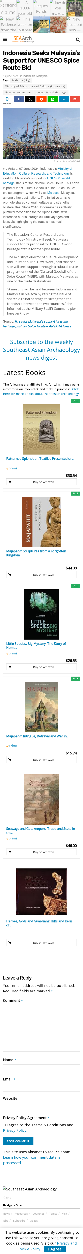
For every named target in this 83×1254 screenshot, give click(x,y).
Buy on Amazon (43, 482)
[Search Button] (78, 39)
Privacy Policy (14, 1130)
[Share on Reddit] (41, 99)
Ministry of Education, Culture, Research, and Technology (37, 171)
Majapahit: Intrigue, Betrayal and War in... (37, 736)
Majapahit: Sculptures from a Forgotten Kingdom (36, 553)
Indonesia (29, 76)
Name (9, 1059)
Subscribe (19, 1220)
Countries (39, 1213)
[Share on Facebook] (19, 99)
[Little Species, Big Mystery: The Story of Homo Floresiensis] (41, 614)
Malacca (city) (21, 80)
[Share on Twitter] (30, 99)
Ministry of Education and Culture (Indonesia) (35, 86)
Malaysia (42, 76)
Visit (64, 1213)
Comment (13, 1000)
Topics (53, 1213)
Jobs (5, 1220)
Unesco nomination (18, 92)
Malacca (53, 192)
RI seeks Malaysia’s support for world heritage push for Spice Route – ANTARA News (37, 323)
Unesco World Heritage (50, 92)
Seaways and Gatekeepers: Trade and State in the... (40, 831)
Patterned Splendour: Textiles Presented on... (40, 459)
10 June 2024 (10, 76)
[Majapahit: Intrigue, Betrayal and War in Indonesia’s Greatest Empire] (41, 707)
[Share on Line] (53, 99)
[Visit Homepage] (22, 39)
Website (10, 1098)
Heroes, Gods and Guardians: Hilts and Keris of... (39, 923)
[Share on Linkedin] (64, 99)
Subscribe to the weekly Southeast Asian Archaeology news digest (41, 349)
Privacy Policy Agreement (26, 1117)
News (6, 1213)
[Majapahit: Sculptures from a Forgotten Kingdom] (41, 522)
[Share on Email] (75, 99)
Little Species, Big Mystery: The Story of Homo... (36, 646)
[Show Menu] (5, 39)
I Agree (55, 1249)
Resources (21, 1213)
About (33, 1220)
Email (9, 1079)
